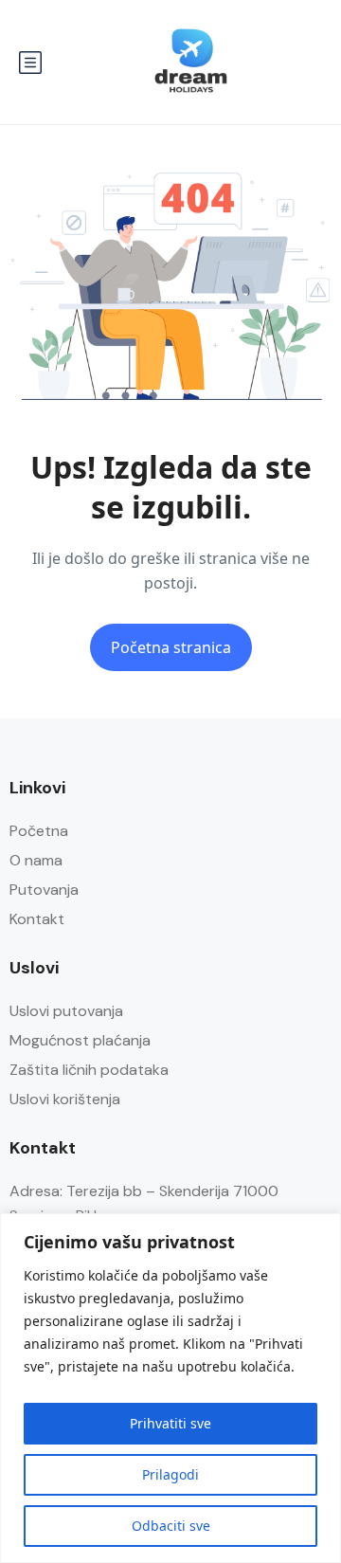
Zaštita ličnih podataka (89, 1070)
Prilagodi (170, 1474)
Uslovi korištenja (64, 1099)
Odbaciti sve (171, 1526)
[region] (170, 1388)
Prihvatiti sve (170, 1423)
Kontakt (36, 919)
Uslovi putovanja (66, 1011)
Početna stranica (171, 647)
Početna (38, 831)
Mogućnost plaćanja (80, 1040)
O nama (36, 860)
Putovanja (44, 890)
